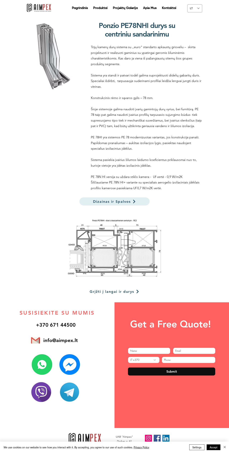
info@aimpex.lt (60, 340)
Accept (213, 447)
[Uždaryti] (225, 447)
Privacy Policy (141, 447)
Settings (196, 447)
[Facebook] (157, 438)
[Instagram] (148, 438)
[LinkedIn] (165, 438)
